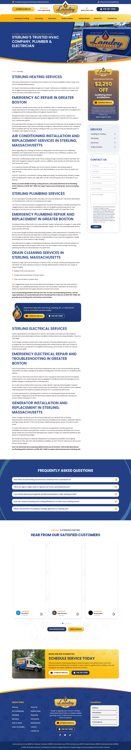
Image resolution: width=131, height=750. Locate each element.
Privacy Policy (101, 222)
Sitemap (107, 747)
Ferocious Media (88, 747)
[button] (65, 479)
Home (14, 71)
